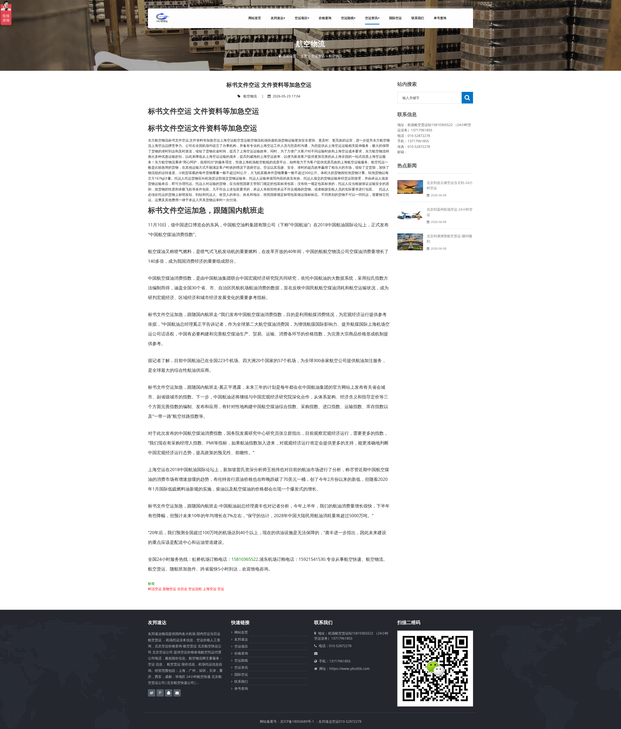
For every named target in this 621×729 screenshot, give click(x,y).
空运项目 (301, 18)
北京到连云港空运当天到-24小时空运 (450, 185)
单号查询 (440, 18)
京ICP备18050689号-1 (297, 721)
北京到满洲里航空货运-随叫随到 (449, 239)
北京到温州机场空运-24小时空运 (450, 212)
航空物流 (335, 56)
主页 (304, 56)
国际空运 (395, 18)
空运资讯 (371, 18)
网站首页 (254, 18)
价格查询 (325, 18)
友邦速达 (277, 18)
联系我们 (417, 18)
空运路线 (347, 18)
